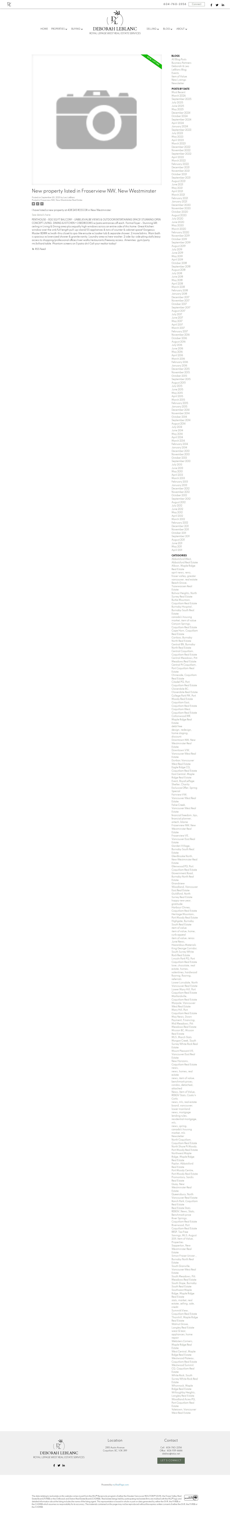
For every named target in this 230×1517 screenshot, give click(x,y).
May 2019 (177, 256)
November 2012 (181, 492)
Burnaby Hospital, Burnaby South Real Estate (183, 610)
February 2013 (180, 482)
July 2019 (177, 249)
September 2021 (181, 178)
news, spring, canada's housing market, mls (182, 1129)
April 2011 (177, 550)
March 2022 (179, 160)
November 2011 (180, 529)
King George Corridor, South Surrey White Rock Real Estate (184, 952)
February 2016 (180, 362)
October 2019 (179, 239)
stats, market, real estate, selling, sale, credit (183, 1303)
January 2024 (180, 126)
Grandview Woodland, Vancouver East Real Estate (185, 887)
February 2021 (180, 198)
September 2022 (181, 154)
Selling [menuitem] (151, 29)
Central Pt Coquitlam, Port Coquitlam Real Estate (184, 668)
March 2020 (179, 229)
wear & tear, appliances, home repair (182, 1334)
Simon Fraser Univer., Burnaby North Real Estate (184, 1259)
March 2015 (178, 400)
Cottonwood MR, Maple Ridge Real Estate (182, 719)
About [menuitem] (180, 29)
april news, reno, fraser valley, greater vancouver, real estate (184, 576)
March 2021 (178, 195)
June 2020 (178, 222)
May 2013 (177, 471)
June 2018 (177, 277)
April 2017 (177, 325)
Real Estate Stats (181, 1208)
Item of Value (179, 76)
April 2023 (178, 140)
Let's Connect (171, 1460)
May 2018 (177, 280)
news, (175, 1068)
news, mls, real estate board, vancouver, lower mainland (184, 1105)
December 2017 (180, 297)
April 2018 (177, 284)
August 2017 (178, 311)
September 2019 (181, 242)
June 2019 (177, 253)
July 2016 (177, 345)
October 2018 (179, 263)
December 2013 (181, 451)
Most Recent (178, 92)
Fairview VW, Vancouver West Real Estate (184, 798)
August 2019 (179, 246)
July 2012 (177, 506)
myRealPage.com (121, 1485)
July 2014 (177, 427)
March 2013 (178, 478)
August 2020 (179, 215)
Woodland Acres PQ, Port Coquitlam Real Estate (184, 1402)
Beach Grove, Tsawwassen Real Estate (182, 586)
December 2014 (181, 410)
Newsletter (178, 83)
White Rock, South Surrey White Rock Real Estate (185, 1379)
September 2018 (181, 266)
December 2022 (181, 147)
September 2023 (181, 130)
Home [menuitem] (44, 29)
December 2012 (181, 488)
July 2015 (177, 386)
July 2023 (177, 133)
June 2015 (177, 389)
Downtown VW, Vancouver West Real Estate (184, 753)
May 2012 (177, 512)
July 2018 (177, 273)
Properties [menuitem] (58, 29)
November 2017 (181, 301)
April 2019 (177, 260)
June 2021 (177, 184)
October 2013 (179, 458)
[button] (211, 5)
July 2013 (177, 465)
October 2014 (179, 417)
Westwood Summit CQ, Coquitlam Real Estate (183, 1368)
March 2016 (178, 359)
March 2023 (179, 143)
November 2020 (181, 208)
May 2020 (178, 225)
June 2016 (177, 348)
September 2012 (181, 499)
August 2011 (178, 540)
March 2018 (178, 287)
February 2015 (180, 403)
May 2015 (177, 393)
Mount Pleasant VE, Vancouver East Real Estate (183, 1054)
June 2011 (177, 543)
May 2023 (177, 137)
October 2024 (180, 116)
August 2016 (179, 342)
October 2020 (180, 212)
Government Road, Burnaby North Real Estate (183, 876)
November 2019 (181, 236)
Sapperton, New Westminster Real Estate (182, 1249)
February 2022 (180, 164)
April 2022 (178, 157)
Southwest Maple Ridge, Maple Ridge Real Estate (183, 1293)
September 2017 (181, 307)
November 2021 (181, 171)
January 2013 (179, 485)
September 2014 (181, 420)
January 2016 (179, 366)
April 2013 (177, 475)
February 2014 (180, 444)
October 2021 (179, 174)
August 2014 (179, 424)
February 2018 (180, 290)
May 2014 (177, 434)
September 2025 (181, 99)
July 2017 (177, 314)
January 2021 (179, 201)
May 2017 (177, 321)
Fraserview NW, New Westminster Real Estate (61, 200)
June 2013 (177, 468)
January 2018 (179, 294)
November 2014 (181, 413)
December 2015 (181, 369)
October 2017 (179, 304)
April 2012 (177, 516)
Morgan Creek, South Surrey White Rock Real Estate (185, 1044)
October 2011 (179, 533)
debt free (177, 726)
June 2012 (177, 509)
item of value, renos (183, 938)
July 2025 (177, 102)
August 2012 (179, 502)
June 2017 (177, 318)
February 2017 (180, 331)
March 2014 (178, 441)
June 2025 (178, 106)
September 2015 (181, 379)
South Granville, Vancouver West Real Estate (184, 1269)
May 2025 (178, 109)
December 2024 (181, 113)
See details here (41, 215)
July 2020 (177, 219)
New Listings (179, 80)
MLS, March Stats (182, 1037)
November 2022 (181, 150)
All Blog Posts (179, 59)
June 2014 (177, 430)
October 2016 (179, 338)
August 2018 (178, 270)
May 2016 (177, 352)
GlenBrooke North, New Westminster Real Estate (184, 859)
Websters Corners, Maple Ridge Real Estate (182, 1344)
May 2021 (177, 188)
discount (176, 737)
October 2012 (179, 495)
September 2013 (181, 461)
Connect (196, 4)
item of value (179, 928)
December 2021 (181, 167)
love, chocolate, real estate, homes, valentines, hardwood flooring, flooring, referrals (184, 972)
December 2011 (180, 526)
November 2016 (181, 335)
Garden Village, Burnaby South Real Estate (183, 849)
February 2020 (180, 232)
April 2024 (178, 123)
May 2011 (177, 546)
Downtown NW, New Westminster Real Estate (184, 743)
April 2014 (177, 437)
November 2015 (181, 372)
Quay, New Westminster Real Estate (182, 1187)
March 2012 (178, 519)
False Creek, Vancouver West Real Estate (184, 808)
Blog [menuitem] (166, 29)
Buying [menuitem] (75, 29)
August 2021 (179, 181)
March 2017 (178, 328)
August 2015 (179, 383)
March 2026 (179, 96)
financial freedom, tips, (185, 815)
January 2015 (179, 406)
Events (175, 73)
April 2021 (177, 191)
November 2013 (181, 454)
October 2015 (179, 376)
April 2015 (177, 396)
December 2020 (181, 205)
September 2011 (181, 536)
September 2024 (181, 120)
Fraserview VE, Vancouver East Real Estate (183, 839)
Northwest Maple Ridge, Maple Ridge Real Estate (183, 1156)
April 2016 (177, 355)
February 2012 (180, 523)
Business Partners (181, 63)
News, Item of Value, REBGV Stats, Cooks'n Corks (184, 1095)
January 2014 (179, 447)
